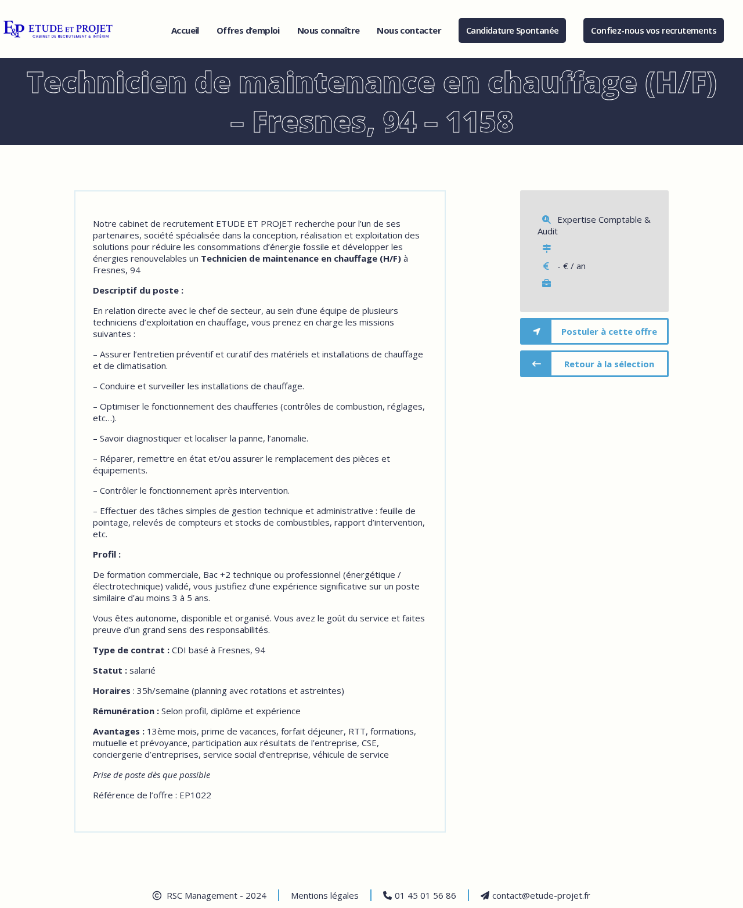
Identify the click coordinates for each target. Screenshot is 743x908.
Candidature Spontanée (512, 30)
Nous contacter (409, 30)
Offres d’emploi (248, 30)
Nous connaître (328, 30)
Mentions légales (325, 895)
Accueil (185, 30)
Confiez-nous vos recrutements (653, 30)
